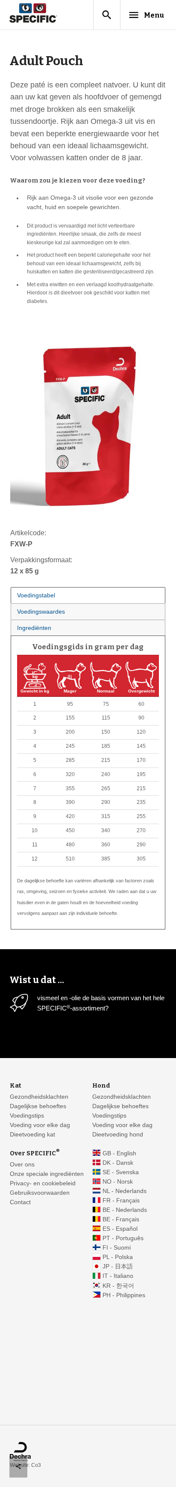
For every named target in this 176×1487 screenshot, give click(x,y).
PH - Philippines (124, 1295)
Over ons (22, 1164)
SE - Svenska (121, 1172)
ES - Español (120, 1229)
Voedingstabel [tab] (36, 595)
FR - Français (121, 1200)
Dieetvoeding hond (117, 1134)
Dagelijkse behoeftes (38, 1106)
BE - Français (121, 1219)
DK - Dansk (118, 1163)
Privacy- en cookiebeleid (43, 1183)
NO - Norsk (118, 1181)
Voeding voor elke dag (40, 1125)
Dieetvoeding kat (32, 1134)
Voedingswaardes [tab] (41, 611)
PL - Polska (118, 1257)
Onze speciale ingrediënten (47, 1174)
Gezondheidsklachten (39, 1097)
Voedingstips (27, 1115)
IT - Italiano (118, 1276)
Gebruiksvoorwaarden (40, 1193)
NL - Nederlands (125, 1191)
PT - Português (123, 1238)
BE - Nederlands (125, 1210)
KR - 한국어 (118, 1286)
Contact (20, 1202)
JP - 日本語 (118, 1266)
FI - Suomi (117, 1247)
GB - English (119, 1153)
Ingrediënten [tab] (34, 627)
